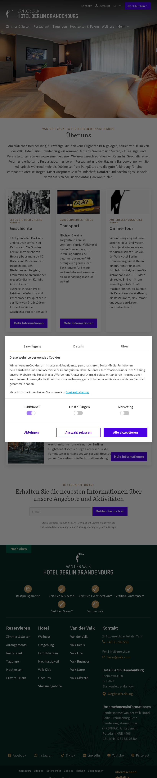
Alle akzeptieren (125, 432)
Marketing (125, 407)
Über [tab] (124, 346)
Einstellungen (79, 407)
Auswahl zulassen (78, 432)
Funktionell (32, 407)
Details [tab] (78, 346)
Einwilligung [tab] (33, 346)
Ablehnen (31, 432)
